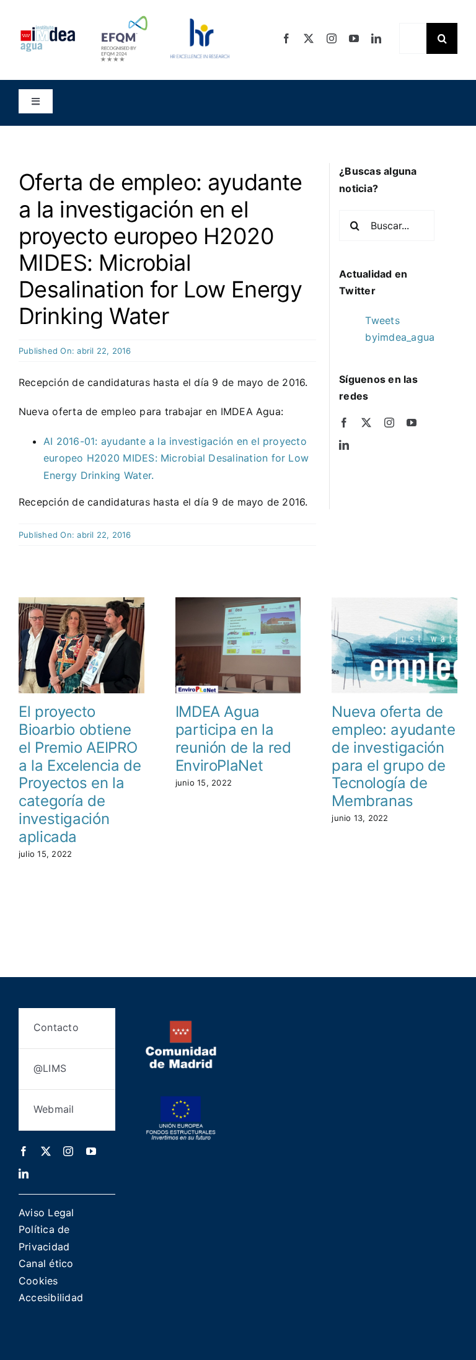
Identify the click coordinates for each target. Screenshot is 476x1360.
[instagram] (332, 38)
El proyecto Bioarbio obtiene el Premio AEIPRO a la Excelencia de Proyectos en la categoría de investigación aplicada (80, 774)
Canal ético (46, 1263)
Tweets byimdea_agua (399, 329)
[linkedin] (376, 38)
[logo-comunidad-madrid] (181, 1025)
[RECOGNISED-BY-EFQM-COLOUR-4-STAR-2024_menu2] (124, 14)
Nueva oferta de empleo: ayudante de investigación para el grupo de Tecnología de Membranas (393, 756)
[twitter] (309, 38)
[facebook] (286, 38)
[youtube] (354, 38)
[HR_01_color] (199, 23)
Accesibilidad (51, 1297)
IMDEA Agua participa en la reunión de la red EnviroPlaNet (233, 738)
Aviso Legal (46, 1212)
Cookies (38, 1280)
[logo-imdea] (48, 30)
